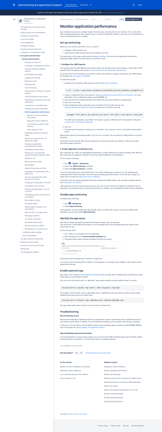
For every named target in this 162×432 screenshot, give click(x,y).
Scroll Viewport (82, 414)
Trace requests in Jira (34, 130)
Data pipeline (29, 165)
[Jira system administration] (101, 19)
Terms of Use (115, 426)
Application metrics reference (37, 121)
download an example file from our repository (117, 95)
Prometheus (102, 56)
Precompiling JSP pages (33, 74)
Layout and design (27, 39)
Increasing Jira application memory (37, 66)
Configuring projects (27, 46)
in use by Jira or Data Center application (78, 122)
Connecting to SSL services (34, 186)
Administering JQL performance (36, 229)
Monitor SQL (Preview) (112, 374)
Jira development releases (29, 252)
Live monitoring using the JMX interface (74, 374)
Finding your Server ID (33, 62)
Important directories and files (35, 168)
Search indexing (30, 88)
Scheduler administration (33, 222)
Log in (140, 5)
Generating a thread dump (34, 149)
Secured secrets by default (34, 225)
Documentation (71, 5)
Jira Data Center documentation (31, 239)
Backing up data (31, 81)
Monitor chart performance (113, 394)
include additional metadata (90, 275)
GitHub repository (111, 83)
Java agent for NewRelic (81, 76)
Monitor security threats (33, 161)
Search (134, 5)
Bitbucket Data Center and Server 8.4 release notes (122, 378)
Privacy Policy (103, 426)
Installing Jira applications (29, 36)
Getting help (24, 249)
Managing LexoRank (32, 216)
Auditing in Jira (30, 158)
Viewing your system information (36, 109)
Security (126, 426)
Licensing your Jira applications (36, 105)
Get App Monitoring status (113, 397)
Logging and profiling (32, 78)
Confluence (71, 414)
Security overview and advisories (32, 245)
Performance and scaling (29, 242)
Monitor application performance (37, 112)
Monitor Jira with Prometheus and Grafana (75, 367)
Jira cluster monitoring (33, 219)
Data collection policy (32, 200)
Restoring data (30, 84)
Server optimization (29, 235)
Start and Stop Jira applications (36, 212)
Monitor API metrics (111, 386)
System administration (31, 59)
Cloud (122, 19)
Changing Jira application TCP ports (38, 182)
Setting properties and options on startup (79, 107)
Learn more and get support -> (113, 12)
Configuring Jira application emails (32, 52)
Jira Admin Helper (31, 203)
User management (27, 42)
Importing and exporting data (30, 49)
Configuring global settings (32, 232)
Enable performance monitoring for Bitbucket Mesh (122, 382)
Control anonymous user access (36, 96)
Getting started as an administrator (32, 32)
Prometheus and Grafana (72, 182)
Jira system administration (30, 56)
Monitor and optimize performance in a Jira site (121, 390)
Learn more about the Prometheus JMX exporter (108, 70)
